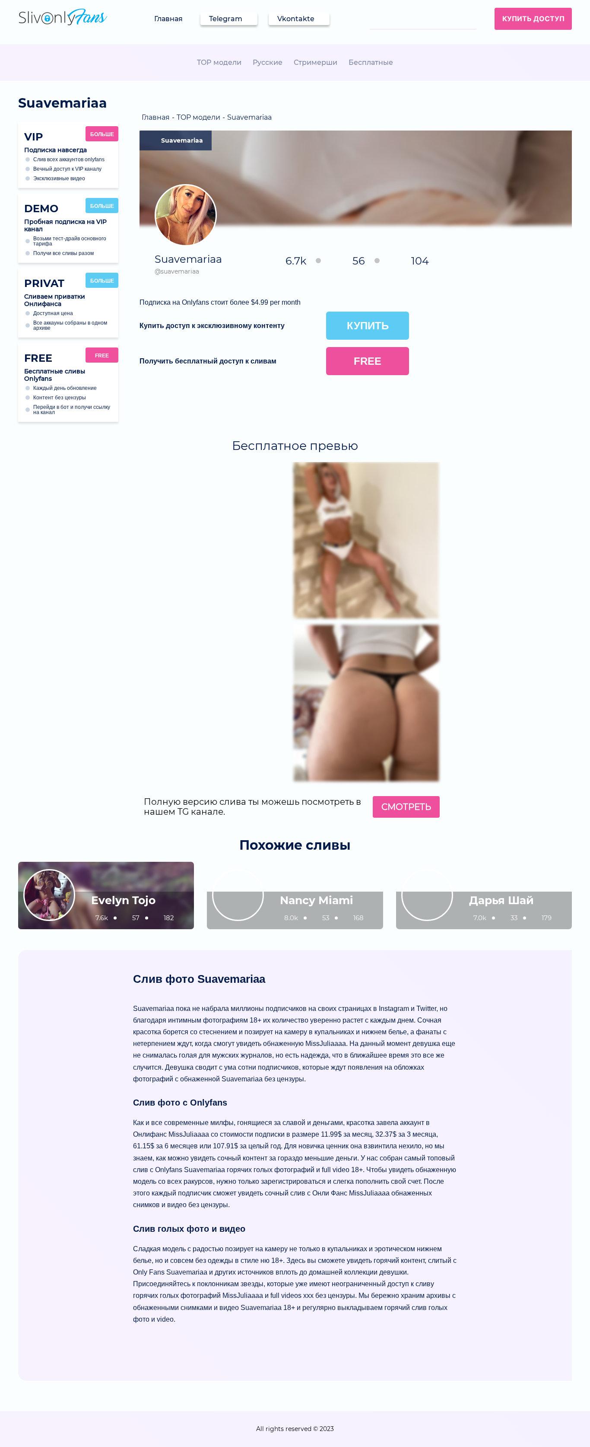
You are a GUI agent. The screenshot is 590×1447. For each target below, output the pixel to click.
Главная (168, 19)
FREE (102, 356)
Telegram (225, 19)
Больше (102, 134)
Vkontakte (295, 19)
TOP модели (219, 62)
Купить (368, 325)
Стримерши (315, 62)
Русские (267, 62)
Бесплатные (371, 62)
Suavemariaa (182, 140)
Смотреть (406, 807)
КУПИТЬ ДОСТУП (533, 18)
